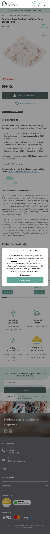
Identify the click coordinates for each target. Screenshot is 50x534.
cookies (14, 261)
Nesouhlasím (25, 275)
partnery (21, 263)
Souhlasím (25, 280)
